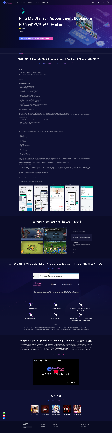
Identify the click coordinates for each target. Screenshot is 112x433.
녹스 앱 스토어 (45, 2)
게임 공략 (22, 2)
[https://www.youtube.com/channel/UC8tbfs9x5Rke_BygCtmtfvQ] (4, 415)
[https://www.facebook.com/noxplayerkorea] (4, 418)
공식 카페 (43, 426)
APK (65, 63)
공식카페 (37, 2)
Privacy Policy (83, 426)
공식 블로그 (43, 424)
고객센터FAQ (30, 2)
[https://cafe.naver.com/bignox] (4, 413)
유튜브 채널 (55, 426)
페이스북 (55, 424)
